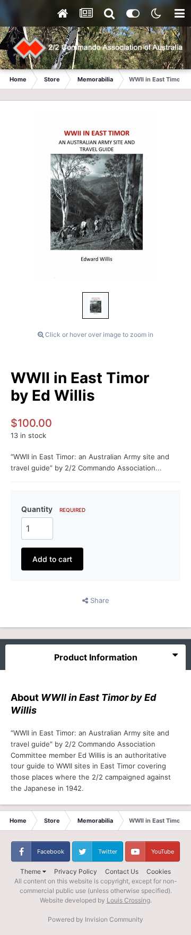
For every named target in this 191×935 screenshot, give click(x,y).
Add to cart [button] (52, 559)
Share (98, 600)
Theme (31, 871)
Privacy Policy (75, 871)
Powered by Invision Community (95, 919)
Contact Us (121, 871)
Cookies (158, 871)
